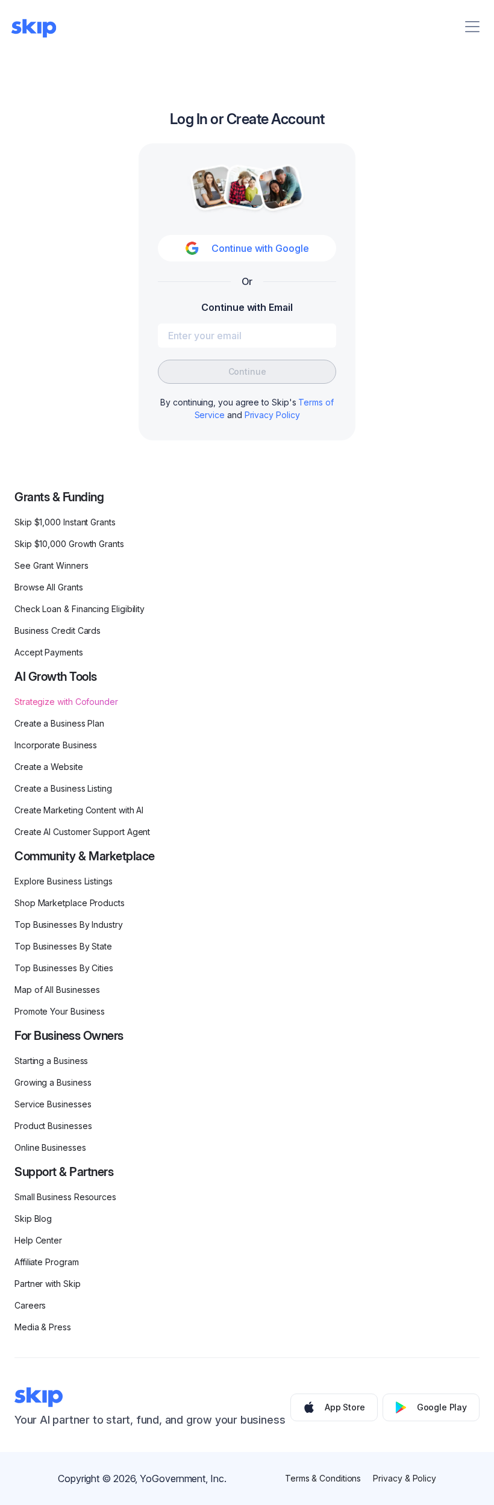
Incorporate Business (55, 745)
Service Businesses (53, 1104)
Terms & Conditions (323, 1478)
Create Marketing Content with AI (78, 810)
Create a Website (48, 767)
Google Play (442, 1407)
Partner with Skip (47, 1283)
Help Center (38, 1240)
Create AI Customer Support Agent (82, 832)
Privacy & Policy (404, 1478)
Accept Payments (48, 652)
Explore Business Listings (63, 881)
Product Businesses (53, 1126)
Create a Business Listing (63, 788)
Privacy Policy (272, 415)
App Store (345, 1407)
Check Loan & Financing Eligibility (79, 609)
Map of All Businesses (57, 989)
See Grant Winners (51, 565)
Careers (30, 1305)
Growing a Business (53, 1082)
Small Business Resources (65, 1197)
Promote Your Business (59, 1011)
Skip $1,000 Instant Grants (65, 522)
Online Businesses (50, 1147)
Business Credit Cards (57, 630)
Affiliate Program (46, 1262)
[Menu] (472, 26)
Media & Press (42, 1327)
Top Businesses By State (63, 946)
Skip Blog (33, 1218)
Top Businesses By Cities (63, 968)
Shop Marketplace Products (69, 903)
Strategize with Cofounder (66, 701)
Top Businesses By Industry (68, 924)
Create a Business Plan (59, 723)
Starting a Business (51, 1061)
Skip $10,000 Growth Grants (69, 544)
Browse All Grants (48, 587)
